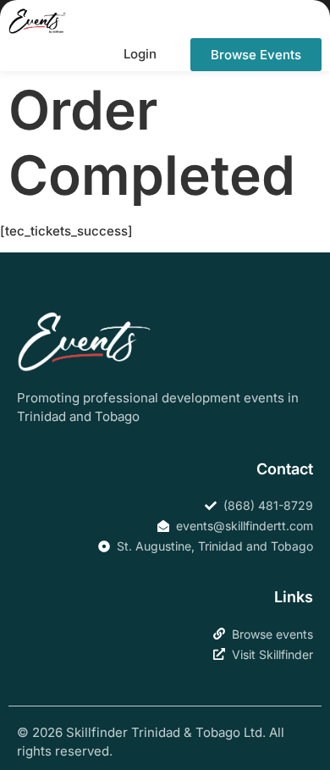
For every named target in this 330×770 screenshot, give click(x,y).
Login (140, 54)
